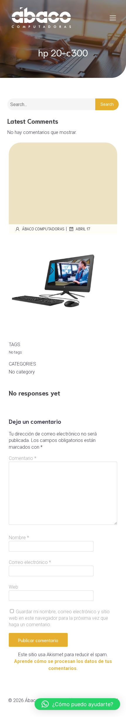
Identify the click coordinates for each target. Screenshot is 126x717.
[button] (77, 704)
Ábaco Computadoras (43, 228)
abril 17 (83, 228)
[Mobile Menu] (112, 17)
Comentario (22, 458)
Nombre (19, 537)
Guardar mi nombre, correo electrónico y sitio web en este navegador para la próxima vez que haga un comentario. (59, 618)
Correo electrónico (30, 562)
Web (13, 587)
